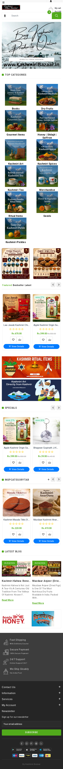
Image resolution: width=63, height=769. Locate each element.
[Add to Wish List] (13, 339)
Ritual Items (16, 216)
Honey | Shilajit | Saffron (47, 136)
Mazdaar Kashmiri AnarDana (47, 519)
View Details (17, 346)
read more (8, 600)
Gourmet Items (16, 134)
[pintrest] (31, 743)
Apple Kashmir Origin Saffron (48, 325)
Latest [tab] (28, 285)
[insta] (27, 743)
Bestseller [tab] (18, 285)
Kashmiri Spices (47, 163)
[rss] (41, 743)
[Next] (58, 284)
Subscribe (31, 732)
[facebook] (22, 743)
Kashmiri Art (15, 163)
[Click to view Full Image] (12, 569)
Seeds (47, 216)
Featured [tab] (7, 285)
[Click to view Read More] (20, 569)
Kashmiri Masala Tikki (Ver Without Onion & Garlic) (29, 519)
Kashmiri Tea (16, 189)
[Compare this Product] (20, 339)
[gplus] (36, 743)
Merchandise (47, 189)
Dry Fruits (47, 108)
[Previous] (53, 284)
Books (16, 108)
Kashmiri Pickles (16, 242)
